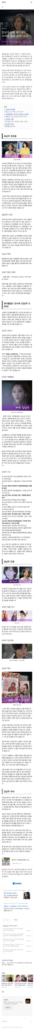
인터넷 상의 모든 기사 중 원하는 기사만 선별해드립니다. (16, 909)
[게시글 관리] (9, 920)
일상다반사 (5, 926)
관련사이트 (4, 1021)
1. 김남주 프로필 (9, 109)
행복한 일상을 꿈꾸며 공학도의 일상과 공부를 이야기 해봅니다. (13, 1003)
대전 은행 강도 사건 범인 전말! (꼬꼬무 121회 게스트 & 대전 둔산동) (13, 950)
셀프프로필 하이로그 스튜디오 (11, 893)
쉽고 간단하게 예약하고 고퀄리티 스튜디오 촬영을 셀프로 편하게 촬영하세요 (11, 896)
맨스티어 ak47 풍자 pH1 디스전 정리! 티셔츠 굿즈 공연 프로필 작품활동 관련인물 (13, 945)
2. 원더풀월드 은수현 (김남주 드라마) (16, 114)
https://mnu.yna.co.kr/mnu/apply (14, 903)
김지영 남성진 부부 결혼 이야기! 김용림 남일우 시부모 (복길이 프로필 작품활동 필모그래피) (13, 934)
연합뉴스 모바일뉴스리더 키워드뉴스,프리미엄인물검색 (17, 906)
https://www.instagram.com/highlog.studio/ (15, 890)
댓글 (3, 992)
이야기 (4, 2)
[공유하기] (7, 920)
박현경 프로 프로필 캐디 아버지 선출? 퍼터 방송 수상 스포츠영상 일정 (13, 929)
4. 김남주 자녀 (9, 124)
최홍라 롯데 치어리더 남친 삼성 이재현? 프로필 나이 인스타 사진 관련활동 (13, 940)
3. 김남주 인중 (9, 119)
